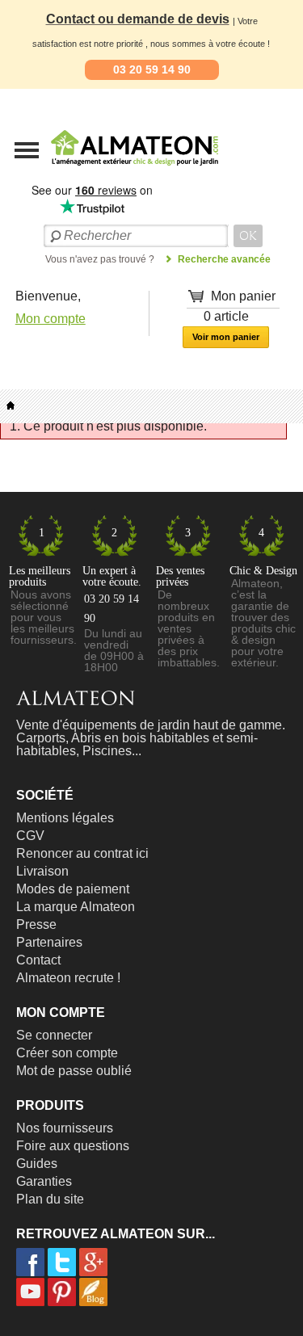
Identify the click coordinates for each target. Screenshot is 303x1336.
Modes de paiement (72, 889)
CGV (30, 835)
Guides (36, 1163)
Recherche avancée (224, 259)
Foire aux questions (72, 1146)
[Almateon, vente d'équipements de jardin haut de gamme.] (93, 170)
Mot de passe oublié (74, 1071)
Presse (36, 924)
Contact (38, 960)
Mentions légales (65, 818)
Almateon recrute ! (68, 978)
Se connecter (54, 1035)
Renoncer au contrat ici (82, 853)
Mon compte (50, 319)
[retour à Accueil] (10, 406)
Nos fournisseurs (64, 1128)
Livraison (42, 871)
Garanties (44, 1181)
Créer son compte (67, 1053)
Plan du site (50, 1199)
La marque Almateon (75, 907)
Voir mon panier (225, 337)
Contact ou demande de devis (137, 19)
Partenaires (49, 942)
